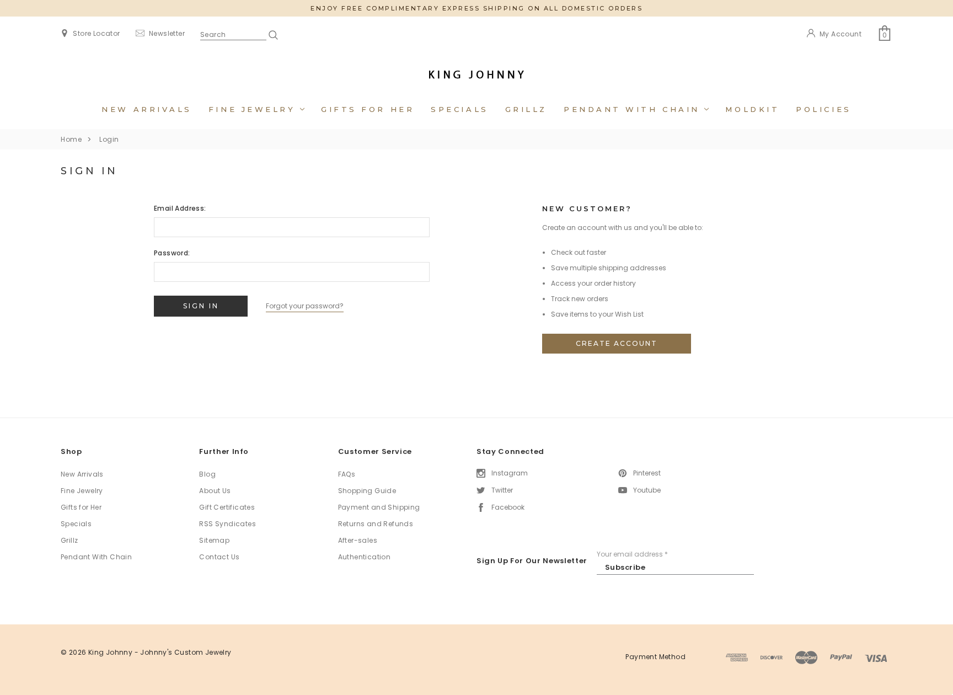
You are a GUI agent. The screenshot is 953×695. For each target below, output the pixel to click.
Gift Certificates (227, 507)
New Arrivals (146, 109)
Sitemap (214, 540)
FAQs (347, 474)
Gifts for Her (367, 109)
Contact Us (219, 557)
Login (109, 139)
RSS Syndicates (227, 523)
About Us (215, 490)
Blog (207, 474)
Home (71, 139)
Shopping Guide (367, 490)
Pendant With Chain (634, 109)
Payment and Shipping (379, 507)
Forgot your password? (305, 306)
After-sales (357, 540)
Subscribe (625, 567)
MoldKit (752, 109)
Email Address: (180, 208)
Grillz (526, 109)
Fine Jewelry (254, 109)
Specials (459, 109)
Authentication (364, 557)
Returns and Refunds (376, 523)
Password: (172, 253)
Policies (823, 109)
